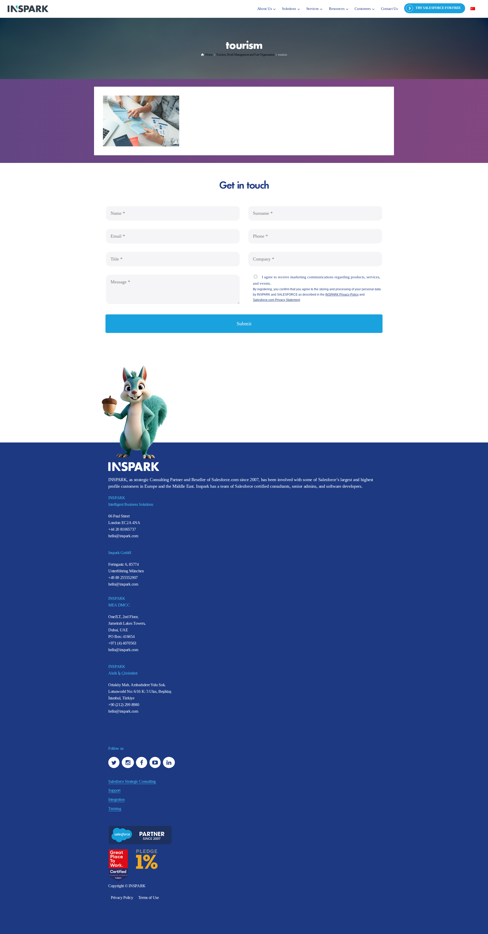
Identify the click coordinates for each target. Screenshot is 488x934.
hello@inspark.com (123, 536)
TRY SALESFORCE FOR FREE (438, 8)
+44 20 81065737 (122, 529)
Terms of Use (148, 897)
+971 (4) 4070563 (122, 643)
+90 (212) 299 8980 (123, 704)
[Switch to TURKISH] (473, 8)
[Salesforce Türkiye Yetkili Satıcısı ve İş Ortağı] (28, 8)
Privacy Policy (122, 897)
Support (114, 790)
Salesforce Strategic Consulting (132, 781)
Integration (116, 799)
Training (114, 808)
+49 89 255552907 (123, 577)
